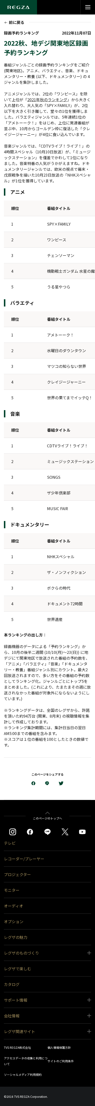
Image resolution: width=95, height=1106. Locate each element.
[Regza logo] (18, 7)
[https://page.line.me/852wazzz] (47, 831)
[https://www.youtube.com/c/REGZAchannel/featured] (82, 831)
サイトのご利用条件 (61, 1061)
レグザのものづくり (21, 953)
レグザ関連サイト (19, 1031)
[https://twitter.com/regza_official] (65, 831)
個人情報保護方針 (59, 1047)
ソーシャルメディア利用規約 (23, 1074)
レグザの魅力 (15, 937)
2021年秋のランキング (47, 99)
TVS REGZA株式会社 (17, 1047)
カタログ (11, 984)
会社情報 (11, 1016)
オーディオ (13, 906)
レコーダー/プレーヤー (24, 859)
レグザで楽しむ (17, 968)
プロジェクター (17, 874)
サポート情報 (15, 1000)
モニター (11, 890)
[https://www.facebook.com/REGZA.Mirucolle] (30, 831)
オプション (13, 921)
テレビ (10, 843)
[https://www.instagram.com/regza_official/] (12, 831)
